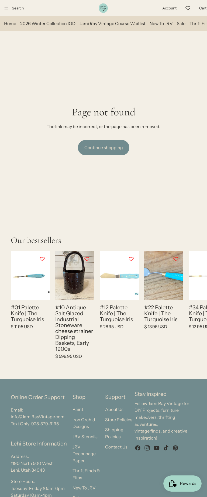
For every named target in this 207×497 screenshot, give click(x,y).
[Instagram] (147, 448)
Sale (181, 23)
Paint (78, 409)
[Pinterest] (175, 448)
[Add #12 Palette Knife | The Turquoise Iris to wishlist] (131, 259)
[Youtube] (156, 448)
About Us (114, 409)
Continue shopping (103, 147)
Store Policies (118, 419)
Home (10, 23)
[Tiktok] (166, 448)
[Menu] (6, 8)
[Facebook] (137, 448)
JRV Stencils (85, 436)
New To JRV (161, 23)
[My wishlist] (188, 7)
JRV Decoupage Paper (84, 453)
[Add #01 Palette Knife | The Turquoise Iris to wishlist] (42, 259)
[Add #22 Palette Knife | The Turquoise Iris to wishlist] (176, 259)
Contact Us (116, 447)
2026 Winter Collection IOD (47, 23)
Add (90, 291)
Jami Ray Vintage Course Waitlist (113, 23)
